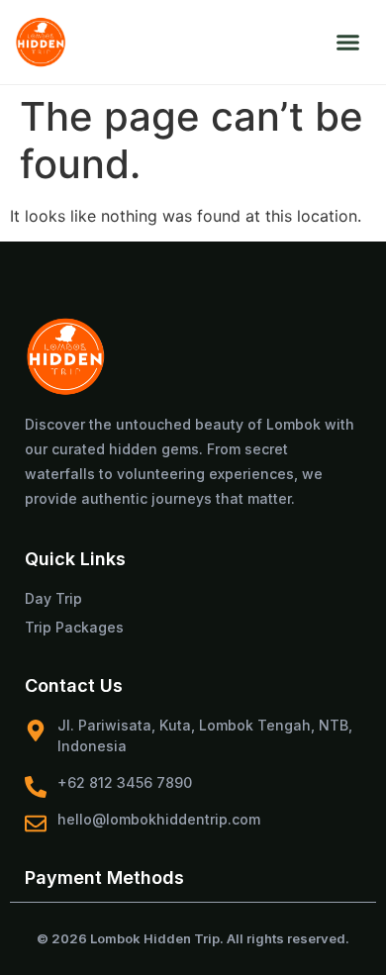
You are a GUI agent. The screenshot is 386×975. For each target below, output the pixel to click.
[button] (347, 42)
